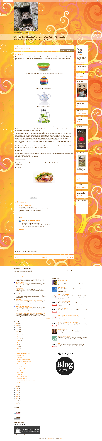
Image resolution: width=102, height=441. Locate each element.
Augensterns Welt (20, 276)
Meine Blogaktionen (81, 187)
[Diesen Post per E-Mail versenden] (31, 198)
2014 (17, 398)
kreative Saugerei (20, 370)
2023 (17, 329)
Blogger (61, 438)
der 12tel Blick (80, 76)
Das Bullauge (19, 293)
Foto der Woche (80, 105)
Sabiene (21, 205)
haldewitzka (18, 299)
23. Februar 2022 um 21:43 (34, 220)
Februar (19, 351)
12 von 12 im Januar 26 (63, 308)
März (18, 350)
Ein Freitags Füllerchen (22, 378)
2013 (17, 400)
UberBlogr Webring (19, 409)
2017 (17, 392)
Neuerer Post (18, 257)
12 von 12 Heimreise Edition (64, 301)
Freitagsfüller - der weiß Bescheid (24, 361)
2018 (17, 390)
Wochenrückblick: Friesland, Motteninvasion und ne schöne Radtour (29, 300)
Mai (18, 346)
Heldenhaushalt (19, 288)
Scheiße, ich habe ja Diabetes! (22, 283)
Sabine (23, 220)
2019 (17, 388)
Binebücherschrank (81, 113)
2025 (17, 325)
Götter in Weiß (20, 372)
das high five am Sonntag (22, 376)
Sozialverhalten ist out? (63, 280)
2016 (17, 394)
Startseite (44, 257)
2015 (17, 396)
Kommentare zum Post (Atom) (46, 262)
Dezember (19, 333)
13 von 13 (60, 343)
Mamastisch (18, 312)
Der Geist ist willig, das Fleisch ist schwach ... (26, 380)
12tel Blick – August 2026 (21, 289)
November (19, 334)
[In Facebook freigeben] (34, 198)
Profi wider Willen (20, 355)
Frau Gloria (79, 195)
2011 (17, 403)
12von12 (18, 365)
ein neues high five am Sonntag (24, 353)
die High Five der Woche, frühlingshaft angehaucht (69, 315)
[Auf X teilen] (33, 198)
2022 (17, 331)
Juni (18, 344)
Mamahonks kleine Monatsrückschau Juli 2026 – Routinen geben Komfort (31, 313)
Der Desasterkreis (20, 282)
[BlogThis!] (32, 198)
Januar (18, 382)
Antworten (21, 214)
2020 (17, 386)
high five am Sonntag (21, 363)
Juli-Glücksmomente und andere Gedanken (24, 277)
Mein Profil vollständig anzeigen (81, 61)
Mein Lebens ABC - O (62, 287)
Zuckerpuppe (19, 374)
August (18, 340)
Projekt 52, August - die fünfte (64, 336)
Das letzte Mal (19, 295)
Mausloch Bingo (80, 69)
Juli (18, 342)
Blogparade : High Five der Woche (23, 48)
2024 (17, 327)
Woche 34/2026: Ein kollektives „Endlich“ (24, 307)
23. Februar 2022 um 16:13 (29, 205)
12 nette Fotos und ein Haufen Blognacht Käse (68, 322)
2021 (17, 384)
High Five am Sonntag (80, 179)
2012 (17, 401)
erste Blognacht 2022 (21, 368)
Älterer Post (70, 257)
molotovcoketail (50, 438)
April (18, 348)
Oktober (19, 336)
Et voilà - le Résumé (62, 329)
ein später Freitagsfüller (22, 366)
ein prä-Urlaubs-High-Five (63, 294)
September (19, 338)
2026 (17, 323)
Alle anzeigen (48, 318)
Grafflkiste (79, 121)
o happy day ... (20, 357)
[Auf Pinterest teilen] (36, 198)
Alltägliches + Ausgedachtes (22, 306)
